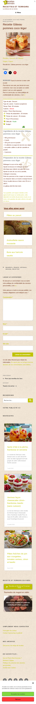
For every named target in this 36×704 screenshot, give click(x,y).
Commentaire (8, 297)
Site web (6, 344)
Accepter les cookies (18, 694)
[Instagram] (21, 680)
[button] (33, 683)
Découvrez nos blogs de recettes (13, 645)
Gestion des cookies (9, 667)
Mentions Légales (8, 660)
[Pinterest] (15, 680)
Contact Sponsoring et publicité (12, 633)
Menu (19, 12)
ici (24, 95)
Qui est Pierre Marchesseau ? (12, 658)
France (11, 61)
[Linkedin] (26, 680)
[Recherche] (30, 400)
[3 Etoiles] (6, 80)
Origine (5, 61)
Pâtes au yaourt (14, 215)
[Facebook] (5, 680)
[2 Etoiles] (5, 80)
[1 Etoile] (3, 80)
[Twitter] (10, 680)
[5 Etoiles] (10, 80)
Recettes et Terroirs (16, 7)
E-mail (5, 334)
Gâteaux (20, 58)
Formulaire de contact (10, 630)
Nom (5, 324)
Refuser (18, 699)
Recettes (6, 58)
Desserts (12, 58)
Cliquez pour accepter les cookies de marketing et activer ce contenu (18, 604)
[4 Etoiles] (8, 80)
